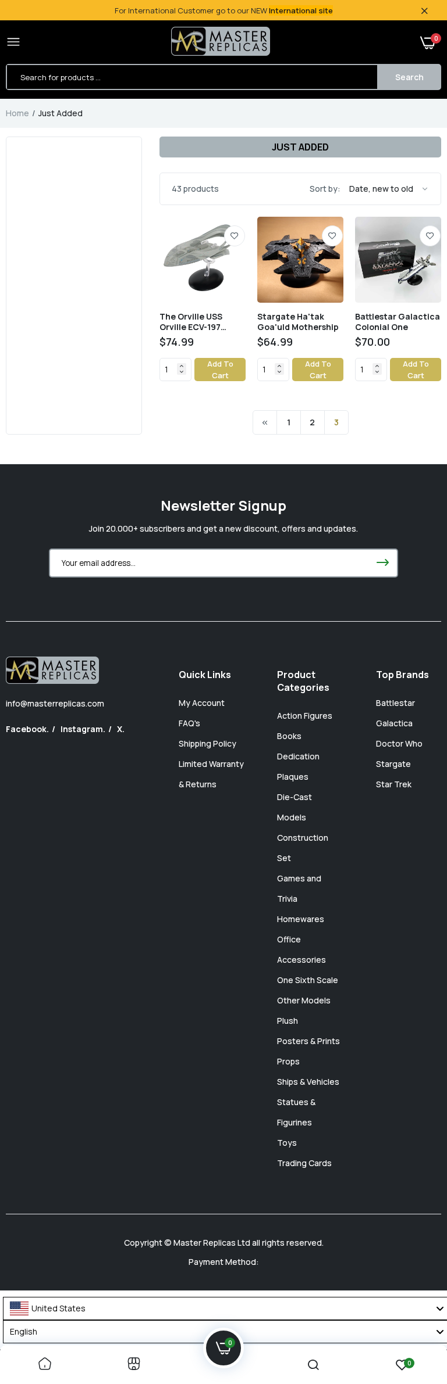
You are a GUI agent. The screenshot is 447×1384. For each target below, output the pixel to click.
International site (301, 10)
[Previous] (264, 422)
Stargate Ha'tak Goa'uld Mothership (298, 321)
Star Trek (393, 784)
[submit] (382, 563)
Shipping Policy (207, 743)
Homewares (300, 918)
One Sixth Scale (307, 979)
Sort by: (325, 188)
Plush (287, 1020)
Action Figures (304, 715)
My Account (202, 702)
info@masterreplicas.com (55, 703)
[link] (234, 235)
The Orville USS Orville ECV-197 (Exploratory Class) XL (199, 321)
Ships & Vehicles (308, 1081)
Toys (287, 1142)
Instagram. (83, 728)
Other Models (304, 1000)
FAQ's (189, 723)
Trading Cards (304, 1162)
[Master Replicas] (220, 42)
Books (289, 735)
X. (121, 728)
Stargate (393, 763)
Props (288, 1061)
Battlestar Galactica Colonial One (397, 321)
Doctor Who (399, 743)
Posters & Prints (308, 1040)
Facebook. (27, 728)
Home (17, 113)
